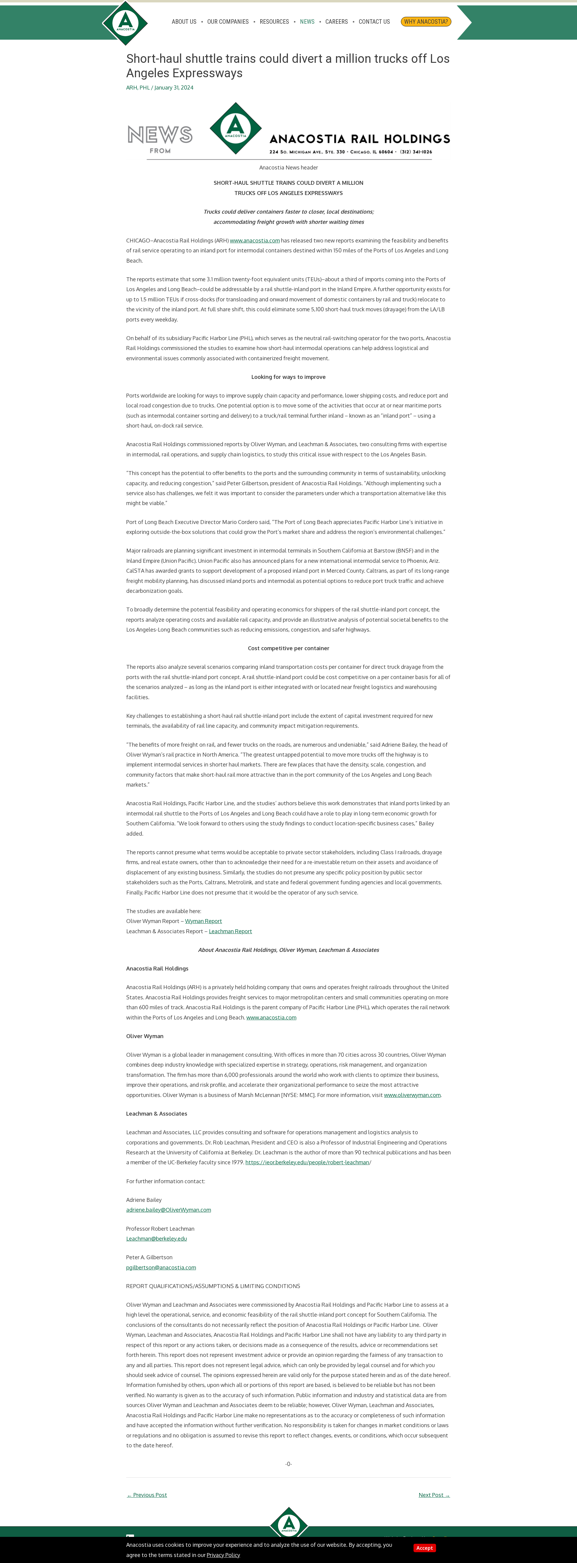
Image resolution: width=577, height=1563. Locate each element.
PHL (145, 87)
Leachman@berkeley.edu (156, 1238)
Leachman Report (230, 931)
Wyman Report (203, 921)
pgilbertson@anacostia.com (161, 1267)
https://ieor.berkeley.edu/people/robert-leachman (307, 1162)
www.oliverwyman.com (412, 1095)
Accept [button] (425, 1548)
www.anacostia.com (255, 240)
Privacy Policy (223, 1555)
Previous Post (147, 1494)
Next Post (434, 1494)
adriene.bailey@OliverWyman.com (168, 1209)
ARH (131, 87)
